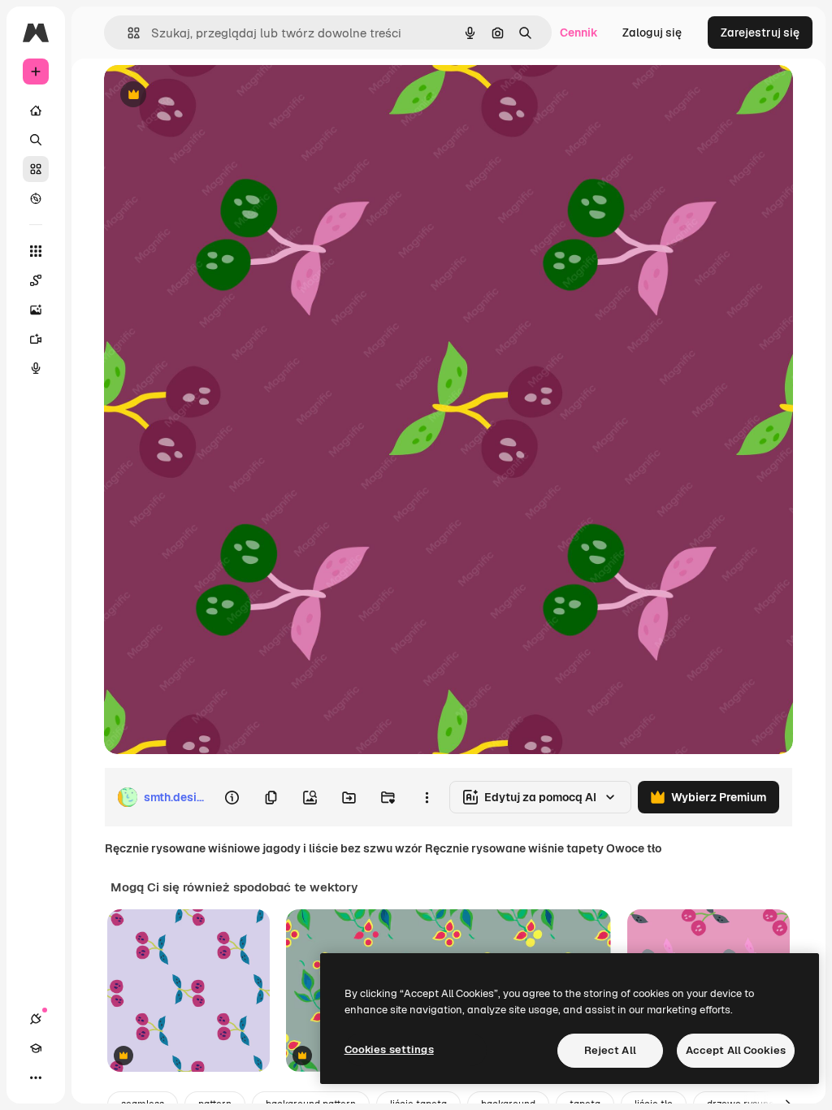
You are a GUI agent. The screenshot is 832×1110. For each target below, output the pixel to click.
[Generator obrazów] (36, 310)
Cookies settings (389, 1049)
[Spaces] (36, 280)
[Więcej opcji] (426, 797)
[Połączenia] (36, 1019)
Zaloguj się (652, 32)
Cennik (579, 32)
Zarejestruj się (760, 32)
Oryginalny (216, 95)
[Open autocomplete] (127, 33)
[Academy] (36, 1048)
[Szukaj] (36, 140)
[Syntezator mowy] (36, 368)
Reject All (610, 1050)
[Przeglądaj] (36, 198)
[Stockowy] (36, 169)
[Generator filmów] (36, 339)
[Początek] (36, 111)
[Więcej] (36, 1077)
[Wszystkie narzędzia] (36, 251)
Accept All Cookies (736, 1050)
